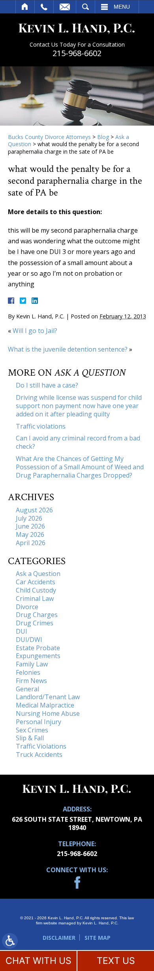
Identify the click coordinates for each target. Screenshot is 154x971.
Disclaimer (59, 937)
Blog (103, 137)
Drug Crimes (34, 623)
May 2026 (30, 534)
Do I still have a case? (47, 385)
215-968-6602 (77, 53)
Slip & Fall (30, 738)
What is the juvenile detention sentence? (68, 349)
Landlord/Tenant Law (48, 696)
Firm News (31, 680)
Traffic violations (41, 426)
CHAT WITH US (38, 960)
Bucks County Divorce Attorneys (49, 137)
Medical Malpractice (45, 705)
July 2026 (29, 518)
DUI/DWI (29, 639)
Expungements (38, 655)
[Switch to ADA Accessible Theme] (10, 941)
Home (25, 6)
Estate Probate (38, 648)
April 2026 (30, 542)
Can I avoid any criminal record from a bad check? (78, 442)
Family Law (32, 664)
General (27, 689)
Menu (122, 7)
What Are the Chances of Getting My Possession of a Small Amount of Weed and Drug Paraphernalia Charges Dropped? (80, 467)
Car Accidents (35, 582)
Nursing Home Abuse (48, 713)
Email (65, 6)
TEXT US (116, 960)
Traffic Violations (41, 746)
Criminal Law (35, 598)
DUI (21, 631)
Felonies (28, 672)
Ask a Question (38, 573)
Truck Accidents (39, 754)
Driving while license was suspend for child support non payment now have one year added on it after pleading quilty (79, 405)
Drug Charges (37, 614)
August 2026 (34, 510)
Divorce (27, 606)
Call (44, 6)
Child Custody (36, 590)
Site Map (98, 937)
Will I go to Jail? (35, 330)
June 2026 (30, 526)
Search (85, 6)
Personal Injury (38, 721)
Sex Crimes (32, 730)
